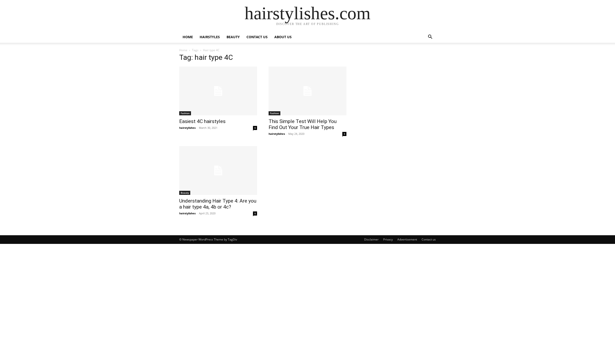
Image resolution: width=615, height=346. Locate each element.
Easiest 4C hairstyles (202, 121)
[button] (430, 37)
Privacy (388, 239)
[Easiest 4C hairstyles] (218, 91)
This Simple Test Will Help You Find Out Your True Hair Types (303, 124)
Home (188, 37)
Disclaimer (371, 239)
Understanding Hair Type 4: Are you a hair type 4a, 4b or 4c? (217, 204)
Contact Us (257, 37)
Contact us (429, 239)
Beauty (233, 37)
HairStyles (210, 37)
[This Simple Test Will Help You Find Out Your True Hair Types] (307, 91)
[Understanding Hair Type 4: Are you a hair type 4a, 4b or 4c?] (218, 170)
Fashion (185, 113)
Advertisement (407, 239)
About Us (283, 37)
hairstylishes (187, 128)
